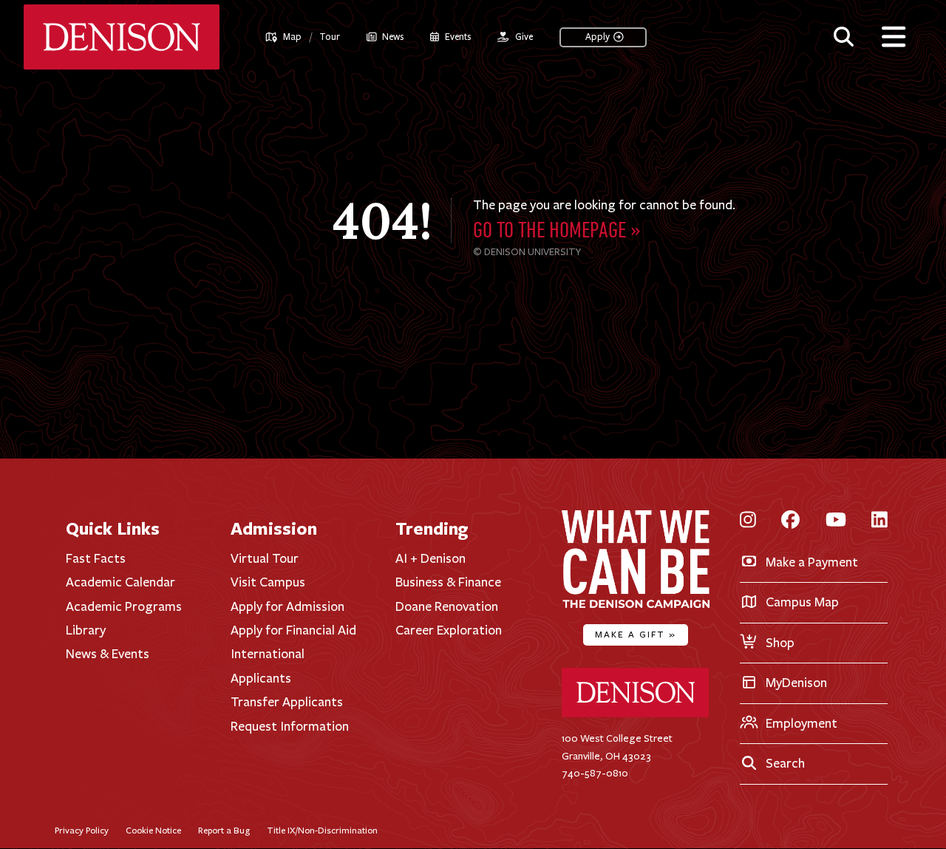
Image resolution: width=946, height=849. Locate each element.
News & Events (107, 654)
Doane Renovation (446, 606)
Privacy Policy (82, 830)
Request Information (290, 726)
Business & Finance (448, 582)
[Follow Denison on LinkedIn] (879, 521)
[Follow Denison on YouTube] (836, 521)
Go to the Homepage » (557, 232)
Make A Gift (635, 634)
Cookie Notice (153, 830)
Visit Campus (268, 582)
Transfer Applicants (287, 702)
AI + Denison (430, 558)
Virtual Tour (265, 558)
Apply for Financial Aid (293, 630)
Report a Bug (224, 830)
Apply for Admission (287, 606)
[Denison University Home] (636, 714)
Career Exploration (448, 630)
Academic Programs (124, 606)
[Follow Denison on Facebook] (790, 521)
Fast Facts (96, 558)
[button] (844, 35)
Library (86, 630)
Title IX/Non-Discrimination (322, 830)
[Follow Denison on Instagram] (748, 521)
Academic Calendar (120, 582)
